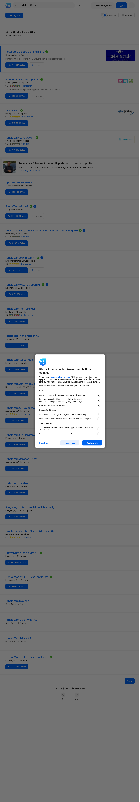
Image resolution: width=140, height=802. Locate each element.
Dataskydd (43, 443)
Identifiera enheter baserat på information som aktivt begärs (65, 419)
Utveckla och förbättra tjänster (52, 405)
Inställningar (69, 443)
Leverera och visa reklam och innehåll (55, 434)
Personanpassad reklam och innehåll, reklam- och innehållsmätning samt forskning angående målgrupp (62, 400)
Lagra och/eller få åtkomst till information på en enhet (62, 395)
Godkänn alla (92, 443)
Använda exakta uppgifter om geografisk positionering (62, 415)
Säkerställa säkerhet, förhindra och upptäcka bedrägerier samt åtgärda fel (66, 429)
